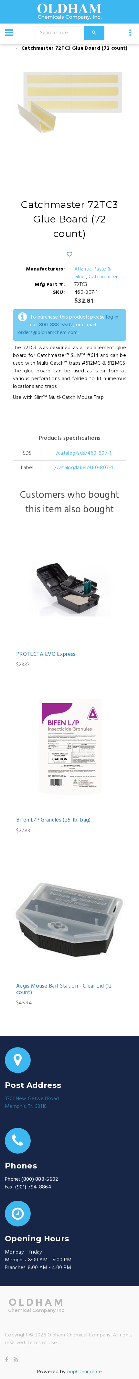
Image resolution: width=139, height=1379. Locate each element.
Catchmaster (103, 277)
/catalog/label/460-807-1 (83, 468)
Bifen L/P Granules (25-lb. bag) (53, 820)
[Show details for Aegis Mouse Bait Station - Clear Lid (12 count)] (69, 920)
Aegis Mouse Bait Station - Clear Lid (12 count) (64, 989)
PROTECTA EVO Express (46, 654)
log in (112, 317)
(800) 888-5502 (39, 1179)
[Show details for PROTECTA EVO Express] (69, 588)
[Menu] (9, 32)
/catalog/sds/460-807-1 (84, 453)
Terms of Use (42, 1343)
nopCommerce (84, 1372)
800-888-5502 (56, 325)
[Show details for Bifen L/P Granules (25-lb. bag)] (69, 754)
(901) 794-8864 (33, 1187)
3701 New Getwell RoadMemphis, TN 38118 (32, 1103)
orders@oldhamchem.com (48, 333)
